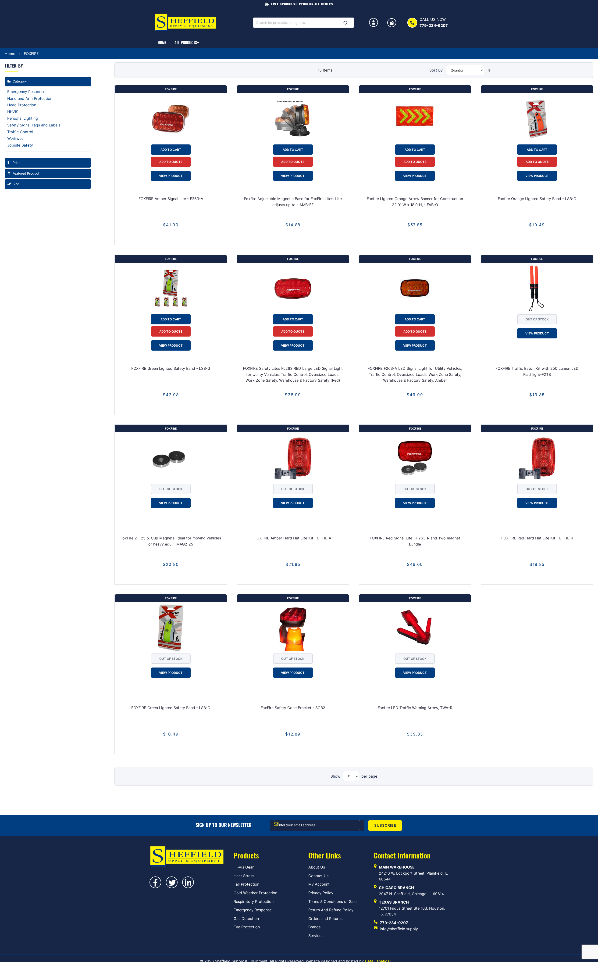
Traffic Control (20, 131)
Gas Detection (246, 918)
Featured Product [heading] (26, 173)
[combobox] (303, 22)
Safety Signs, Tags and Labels (33, 125)
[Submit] (345, 21)
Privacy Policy (320, 892)
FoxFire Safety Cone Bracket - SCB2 (293, 707)
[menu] (299, 42)
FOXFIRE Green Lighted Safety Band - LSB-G (170, 368)
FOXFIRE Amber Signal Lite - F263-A (171, 198)
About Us (316, 867)
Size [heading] (16, 184)
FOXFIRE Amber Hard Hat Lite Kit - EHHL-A (292, 538)
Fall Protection (246, 884)
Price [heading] (16, 163)
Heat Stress (244, 875)
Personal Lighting (22, 118)
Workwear (16, 138)
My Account (319, 884)
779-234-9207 (394, 922)
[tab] (48, 81)
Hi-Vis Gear (244, 867)
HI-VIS (12, 111)
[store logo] (187, 22)
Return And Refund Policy (330, 910)
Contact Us (318, 875)
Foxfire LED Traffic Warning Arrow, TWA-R (415, 707)
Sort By (436, 70)
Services (315, 935)
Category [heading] (20, 81)
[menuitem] (162, 42)
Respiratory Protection (254, 901)
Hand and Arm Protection (29, 98)
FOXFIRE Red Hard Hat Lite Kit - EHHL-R (537, 538)
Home (10, 53)
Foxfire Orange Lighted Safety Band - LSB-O (537, 198)
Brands (314, 927)
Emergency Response (26, 91)
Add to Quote (170, 162)
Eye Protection (247, 927)
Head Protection (21, 105)
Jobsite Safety (20, 145)
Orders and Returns (325, 918)
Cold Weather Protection (255, 892)
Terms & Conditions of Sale (332, 901)
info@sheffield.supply (399, 928)
